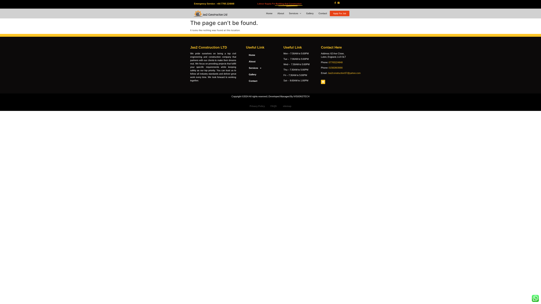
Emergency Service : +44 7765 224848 (214, 4)
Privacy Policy (257, 106)
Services (293, 13)
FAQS (273, 106)
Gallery (310, 13)
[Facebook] (323, 82)
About (280, 13)
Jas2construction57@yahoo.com (344, 73)
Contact (323, 13)
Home (269, 13)
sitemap (287, 106)
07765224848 (336, 62)
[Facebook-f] (335, 2)
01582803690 (336, 68)
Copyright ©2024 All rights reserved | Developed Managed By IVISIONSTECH (270, 96)
